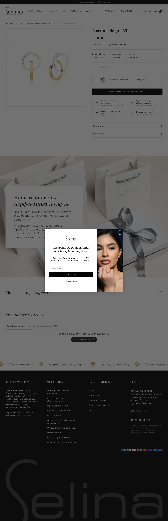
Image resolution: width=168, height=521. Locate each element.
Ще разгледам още (71, 281)
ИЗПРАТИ (71, 275)
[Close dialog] (120, 232)
